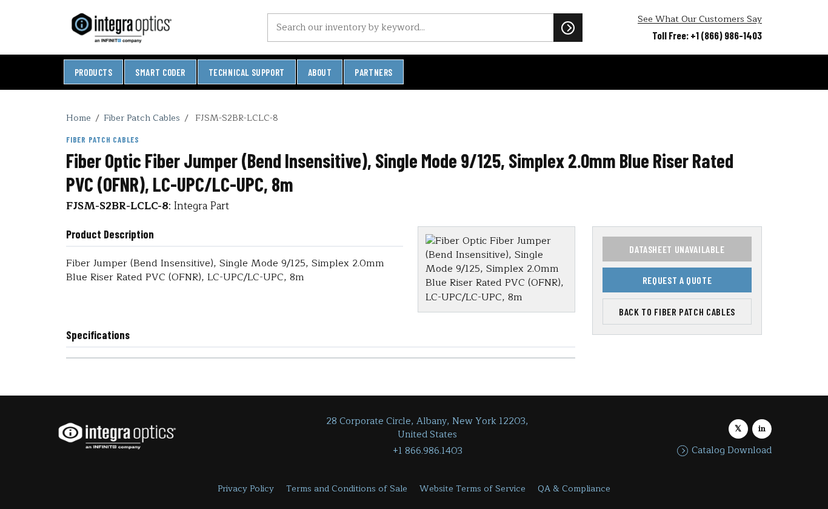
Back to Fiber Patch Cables (677, 311)
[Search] (568, 27)
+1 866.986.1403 (427, 451)
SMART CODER (160, 72)
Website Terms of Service (472, 488)
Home (78, 117)
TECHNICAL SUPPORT (247, 72)
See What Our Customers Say (700, 19)
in (762, 429)
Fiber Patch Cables (142, 117)
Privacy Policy (246, 488)
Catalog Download (732, 450)
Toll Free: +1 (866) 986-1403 (707, 35)
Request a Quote (677, 280)
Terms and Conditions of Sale (346, 488)
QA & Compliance (574, 488)
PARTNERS (374, 72)
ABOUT (320, 72)
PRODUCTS (94, 72)
